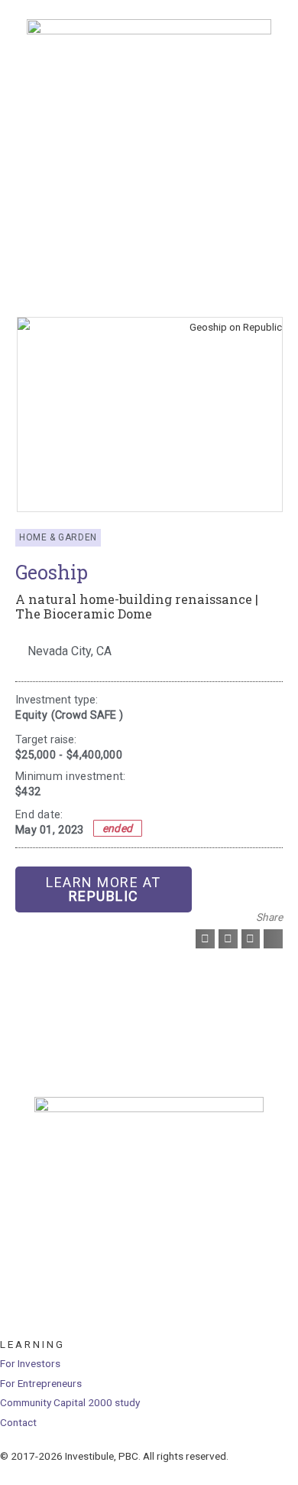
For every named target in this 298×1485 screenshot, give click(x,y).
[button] (205, 938)
